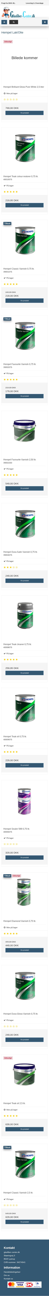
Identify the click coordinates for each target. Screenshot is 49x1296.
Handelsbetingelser (12, 1272)
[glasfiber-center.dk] (18, 12)
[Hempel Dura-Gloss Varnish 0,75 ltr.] (24, 988)
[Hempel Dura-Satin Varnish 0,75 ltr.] (24, 526)
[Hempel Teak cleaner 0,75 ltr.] (24, 618)
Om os (7, 1275)
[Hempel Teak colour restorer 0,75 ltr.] (24, 150)
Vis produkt (24, 113)
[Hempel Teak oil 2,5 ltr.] (24, 1077)
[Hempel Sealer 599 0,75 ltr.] (24, 803)
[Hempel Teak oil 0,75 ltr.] (24, 710)
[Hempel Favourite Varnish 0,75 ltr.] (24, 338)
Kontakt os (8, 1279)
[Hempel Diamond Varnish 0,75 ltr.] (24, 895)
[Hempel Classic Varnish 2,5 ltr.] (24, 1166)
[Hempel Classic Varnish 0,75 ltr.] (24, 242)
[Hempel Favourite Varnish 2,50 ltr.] (24, 433)
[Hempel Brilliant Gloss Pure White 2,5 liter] (24, 61)
